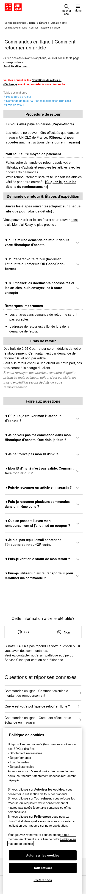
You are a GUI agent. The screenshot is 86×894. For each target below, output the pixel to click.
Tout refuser (42, 867)
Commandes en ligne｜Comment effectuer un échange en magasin (38, 720)
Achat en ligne (59, 22)
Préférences (42, 880)
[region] (42, 811)
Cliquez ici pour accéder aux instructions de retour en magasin (42, 139)
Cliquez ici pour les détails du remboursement (41, 184)
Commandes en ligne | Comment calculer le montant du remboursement (36, 693)
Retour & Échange (39, 22)
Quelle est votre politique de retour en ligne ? (37, 706)
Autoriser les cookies (42, 855)
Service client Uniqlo (15, 22)
